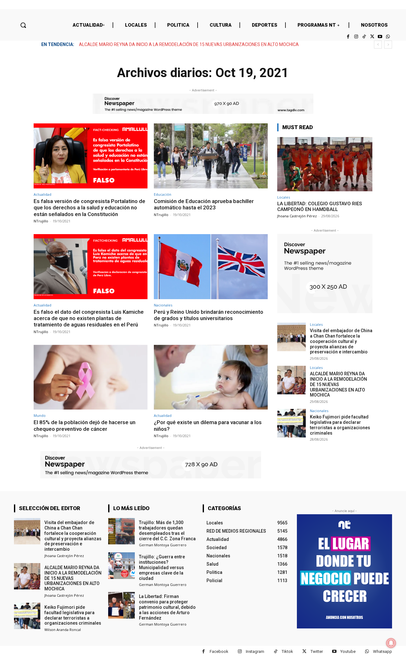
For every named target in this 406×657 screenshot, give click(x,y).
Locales (283, 197)
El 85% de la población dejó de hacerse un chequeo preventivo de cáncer (84, 425)
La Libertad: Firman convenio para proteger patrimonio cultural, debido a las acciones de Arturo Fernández (167, 607)
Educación (162, 194)
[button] (23, 25)
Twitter (317, 651)
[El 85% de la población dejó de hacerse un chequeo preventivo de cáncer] (90, 377)
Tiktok (287, 651)
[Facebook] (348, 37)
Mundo (40, 415)
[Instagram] (356, 37)
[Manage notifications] (391, 643)
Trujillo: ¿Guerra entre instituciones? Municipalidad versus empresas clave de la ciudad (162, 567)
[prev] (378, 45)
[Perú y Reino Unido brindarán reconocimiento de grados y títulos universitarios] (211, 266)
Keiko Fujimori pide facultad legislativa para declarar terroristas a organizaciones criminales (171, 44)
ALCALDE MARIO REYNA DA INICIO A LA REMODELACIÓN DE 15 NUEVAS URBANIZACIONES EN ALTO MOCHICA (338, 384)
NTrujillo (41, 221)
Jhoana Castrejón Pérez (297, 216)
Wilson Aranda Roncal (62, 629)
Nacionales (163, 305)
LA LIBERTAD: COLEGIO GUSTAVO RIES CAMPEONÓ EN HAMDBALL (319, 206)
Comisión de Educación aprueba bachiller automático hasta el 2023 (204, 204)
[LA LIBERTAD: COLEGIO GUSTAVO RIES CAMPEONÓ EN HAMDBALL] (324, 164)
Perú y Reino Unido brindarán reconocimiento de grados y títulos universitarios (208, 315)
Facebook (219, 651)
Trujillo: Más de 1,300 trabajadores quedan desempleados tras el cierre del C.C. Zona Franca (167, 530)
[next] (388, 45)
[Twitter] (372, 37)
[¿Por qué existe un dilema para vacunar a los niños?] (211, 377)
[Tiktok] (364, 37)
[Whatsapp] (388, 37)
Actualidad (42, 194)
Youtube (348, 651)
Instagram (255, 651)
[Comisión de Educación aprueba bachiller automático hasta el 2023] (211, 155)
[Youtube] (380, 37)
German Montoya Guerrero (163, 544)
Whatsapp (382, 651)
